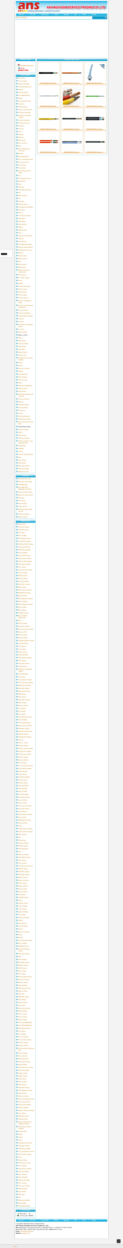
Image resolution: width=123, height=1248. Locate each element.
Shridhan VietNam (23, 1107)
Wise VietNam (22, 1191)
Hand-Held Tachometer (24, 190)
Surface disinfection (23, 399)
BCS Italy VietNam (23, 581)
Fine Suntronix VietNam (25, 768)
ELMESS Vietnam (23, 734)
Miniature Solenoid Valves (25, 247)
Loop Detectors (22, 241)
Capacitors (21, 104)
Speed (20, 383)
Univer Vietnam (22, 1174)
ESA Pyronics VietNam (24, 754)
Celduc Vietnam (22, 652)
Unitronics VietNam (23, 1171)
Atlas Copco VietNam (24, 564)
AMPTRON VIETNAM (24, 550)
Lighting (20, 227)
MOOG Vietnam (22, 968)
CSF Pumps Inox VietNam (25, 682)
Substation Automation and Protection (25, 395)
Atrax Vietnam (22, 567)
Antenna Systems (23, 92)
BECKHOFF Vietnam (24, 584)
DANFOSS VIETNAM (24, 685)
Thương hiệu (45, 14)
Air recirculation (22, 81)
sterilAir (20, 1134)
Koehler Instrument (23, 880)
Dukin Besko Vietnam (24, 700)
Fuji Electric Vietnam (24, 797)
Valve (19, 457)
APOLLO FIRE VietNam (25, 561)
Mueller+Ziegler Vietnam (25, 976)
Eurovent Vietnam (23, 760)
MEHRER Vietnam (23, 946)
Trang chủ (21, 14)
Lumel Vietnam (22, 923)
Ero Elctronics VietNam (24, 751)
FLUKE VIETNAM (23, 785)
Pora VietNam (22, 1034)
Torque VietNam (22, 1160)
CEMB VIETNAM (23, 655)
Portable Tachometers (24, 286)
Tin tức (84, 14)
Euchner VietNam (23, 757)
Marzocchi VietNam (23, 932)
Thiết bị (56, 14)
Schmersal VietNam (23, 1070)
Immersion (21, 201)
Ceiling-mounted (22, 107)
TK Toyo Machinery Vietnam (26, 1151)
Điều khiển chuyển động (25, 481)
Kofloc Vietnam (22, 883)
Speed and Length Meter (25, 385)
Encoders (21, 153)
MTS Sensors (22, 974)
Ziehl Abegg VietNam (24, 1206)
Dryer (19, 146)
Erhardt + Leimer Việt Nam (25, 748)
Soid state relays (23, 380)
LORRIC (20, 920)
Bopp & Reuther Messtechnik (22, 616)
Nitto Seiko (21, 994)
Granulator (21, 187)
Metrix (20, 956)
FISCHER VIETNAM (24, 777)
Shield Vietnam (22, 1093)
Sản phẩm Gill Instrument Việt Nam (25, 359)
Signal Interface (22, 377)
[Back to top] (119, 1241)
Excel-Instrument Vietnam (25, 765)
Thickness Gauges (23, 429)
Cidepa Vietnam (22, 666)
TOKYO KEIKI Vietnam (24, 1154)
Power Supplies (22, 295)
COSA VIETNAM (23, 674)
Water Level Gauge (23, 468)
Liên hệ (93, 14)
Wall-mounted (22, 463)
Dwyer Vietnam (22, 702)
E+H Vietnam (22, 708)
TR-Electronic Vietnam (24, 1163)
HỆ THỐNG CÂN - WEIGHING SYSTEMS (24, 488)
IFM (19, 837)
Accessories (21, 78)
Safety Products (22, 352)
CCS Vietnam (22, 646)
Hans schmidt (22, 817)
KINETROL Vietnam (24, 871)
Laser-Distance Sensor (24, 215)
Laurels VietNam (22, 906)
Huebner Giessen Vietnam (25, 831)
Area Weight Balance (24, 95)
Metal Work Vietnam (24, 954)
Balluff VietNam (22, 575)
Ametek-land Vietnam (24, 547)
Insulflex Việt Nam (23, 843)
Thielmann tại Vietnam (24, 1148)
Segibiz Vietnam (22, 1073)
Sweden (20, 1137)
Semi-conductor (22, 503)
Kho (75, 14)
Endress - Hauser (23, 743)
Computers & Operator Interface (24, 116)
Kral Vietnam (21, 894)
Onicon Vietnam (22, 1014)
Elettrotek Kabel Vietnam (25, 731)
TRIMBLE (21, 448)
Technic (20, 413)
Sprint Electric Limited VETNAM (24, 1127)
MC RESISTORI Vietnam (25, 940)
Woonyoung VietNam (24, 1200)
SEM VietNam (22, 1079)
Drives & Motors (22, 143)
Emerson (20, 740)
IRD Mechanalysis (23, 846)
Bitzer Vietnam (22, 607)
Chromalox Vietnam (23, 663)
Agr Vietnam (21, 532)
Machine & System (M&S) (25, 495)
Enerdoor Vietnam (23, 745)
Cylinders (20, 134)
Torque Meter (22, 446)
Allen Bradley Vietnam (24, 538)
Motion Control (22, 255)
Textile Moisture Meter (24, 426)
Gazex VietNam (22, 800)
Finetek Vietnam (22, 771)
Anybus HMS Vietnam (24, 555)
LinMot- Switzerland (23, 917)
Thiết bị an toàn (22, 506)
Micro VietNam (22, 959)
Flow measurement (23, 162)
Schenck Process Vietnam (25, 1067)
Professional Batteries (24, 313)
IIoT (19, 198)
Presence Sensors (23, 298)
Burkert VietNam (22, 637)
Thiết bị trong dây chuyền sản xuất (25, 510)
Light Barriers (22, 221)
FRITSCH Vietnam (23, 794)
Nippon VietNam (22, 991)
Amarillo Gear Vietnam (24, 541)
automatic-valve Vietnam (25, 570)
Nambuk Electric (22, 985)
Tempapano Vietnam (24, 1145)
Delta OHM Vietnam (23, 688)
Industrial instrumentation (25, 492)
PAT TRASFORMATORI (25, 1022)
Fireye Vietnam (22, 774)
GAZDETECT (22, 181)
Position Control (22, 289)
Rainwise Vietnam (23, 1045)
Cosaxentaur (21, 677)
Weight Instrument (23, 471)
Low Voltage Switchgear (25, 244)
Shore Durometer (23, 374)
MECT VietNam (22, 943)
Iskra (19, 851)
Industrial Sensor (23, 204)
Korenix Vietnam (22, 891)
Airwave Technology (23, 84)
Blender (20, 98)
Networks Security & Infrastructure (24, 271)
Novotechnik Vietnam (24, 1008)
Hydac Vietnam (22, 834)
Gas (19, 175)
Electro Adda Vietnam (24, 722)
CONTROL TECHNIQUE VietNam (25, 670)
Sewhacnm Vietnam (23, 1087)
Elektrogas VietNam (23, 728)
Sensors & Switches (24, 368)
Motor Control (22, 267)
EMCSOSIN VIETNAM (24, 737)
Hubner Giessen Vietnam (25, 828)
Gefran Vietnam (22, 803)
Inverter (20, 213)
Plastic (20, 280)
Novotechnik (21, 1005)
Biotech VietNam (23, 601)
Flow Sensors (22, 165)
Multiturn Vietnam (23, 982)
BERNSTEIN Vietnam (24, 593)
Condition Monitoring (24, 120)
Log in (15, 1246)
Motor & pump (22, 264)
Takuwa (20, 1140)
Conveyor (21, 128)
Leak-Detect (21, 218)
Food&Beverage (22, 484)
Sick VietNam (22, 1113)
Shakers (20, 371)
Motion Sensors (22, 258)
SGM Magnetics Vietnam (25, 1090)
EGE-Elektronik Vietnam (25, 717)
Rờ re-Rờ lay (22, 500)
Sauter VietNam (22, 1064)
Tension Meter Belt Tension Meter (25, 423)
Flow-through (21, 168)
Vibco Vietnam (22, 1183)
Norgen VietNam (22, 1002)
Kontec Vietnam (22, 889)
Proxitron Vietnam (23, 1042)
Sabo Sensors (22, 340)
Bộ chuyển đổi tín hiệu (24, 101)
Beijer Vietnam (22, 587)
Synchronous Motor (23, 404)
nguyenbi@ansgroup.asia (26, 65)
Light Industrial (22, 224)
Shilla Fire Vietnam (23, 1096)
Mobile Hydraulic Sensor (25, 250)
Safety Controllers (23, 343)
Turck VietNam (22, 1166)
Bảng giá (66, 14)
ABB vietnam (22, 524)
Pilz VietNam (22, 1031)
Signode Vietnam (23, 1119)
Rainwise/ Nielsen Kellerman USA (26, 1049)
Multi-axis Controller (23, 979)
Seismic (20, 362)
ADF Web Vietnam (23, 530)
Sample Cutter (22, 355)
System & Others (23, 407)
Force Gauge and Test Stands (24, 171)
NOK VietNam (22, 999)
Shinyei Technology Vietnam (26, 1099)
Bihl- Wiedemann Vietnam (25, 598)
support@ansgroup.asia (26, 1231)
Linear (20, 233)
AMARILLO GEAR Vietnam (26, 544)
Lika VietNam (22, 914)
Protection (21, 319)
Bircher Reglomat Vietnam (25, 604)
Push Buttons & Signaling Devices (25, 325)
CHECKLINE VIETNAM (24, 658)
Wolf (19, 1197)
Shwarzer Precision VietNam (26, 1110)
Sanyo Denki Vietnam (24, 1061)
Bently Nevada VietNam (25, 590)
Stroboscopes (22, 391)
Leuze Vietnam (22, 909)
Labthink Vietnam (23, 903)
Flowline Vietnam (23, 783)
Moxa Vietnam (22, 971)
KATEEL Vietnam (23, 869)
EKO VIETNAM (22, 720)
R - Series (21, 329)
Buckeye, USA (22, 632)
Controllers (21, 126)
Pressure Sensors (23, 310)
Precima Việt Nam (23, 1037)
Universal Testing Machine (25, 454)
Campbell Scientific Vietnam (26, 640)
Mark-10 (20, 929)
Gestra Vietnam (22, 811)
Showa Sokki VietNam (24, 1104)
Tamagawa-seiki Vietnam (25, 1143)
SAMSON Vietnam (23, 1059)
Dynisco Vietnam (23, 705)
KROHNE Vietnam (23, 897)
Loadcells (21, 238)
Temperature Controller (24, 419)
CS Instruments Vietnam (25, 679)
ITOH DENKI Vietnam (24, 857)
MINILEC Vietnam (23, 965)
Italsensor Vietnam (23, 854)
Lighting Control (22, 230)
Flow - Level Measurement (25, 159)
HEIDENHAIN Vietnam (24, 820)
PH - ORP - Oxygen (23, 277)
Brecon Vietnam (22, 623)
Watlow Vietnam (22, 1188)
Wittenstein (21, 1194)
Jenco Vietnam (22, 863)
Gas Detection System (24, 178)
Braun (20, 620)
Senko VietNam (22, 1082)
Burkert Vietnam (22, 635)
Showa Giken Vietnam (24, 1102)
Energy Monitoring (23, 156)
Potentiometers (22, 292)
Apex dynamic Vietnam (24, 558)
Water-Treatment (23, 517)
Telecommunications (24, 416)
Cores (20, 131)
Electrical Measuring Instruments (24, 149)
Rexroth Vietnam (23, 1053)
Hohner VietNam (22, 823)
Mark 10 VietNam (23, 926)
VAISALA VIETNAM (24, 1180)
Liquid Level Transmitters (25, 235)
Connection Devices (23, 123)
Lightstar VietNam (23, 912)
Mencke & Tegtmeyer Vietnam (24, 950)
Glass (20, 184)
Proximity (21, 321)
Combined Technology (24, 112)
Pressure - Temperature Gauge (24, 301)
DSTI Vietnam (22, 697)
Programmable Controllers (25, 316)
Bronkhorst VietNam (24, 626)
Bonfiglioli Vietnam (23, 613)
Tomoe (20, 1157)
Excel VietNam (22, 763)
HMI (19, 192)
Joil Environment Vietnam (25, 866)
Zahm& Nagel (22, 1203)
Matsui (20, 934)
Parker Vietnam (22, 1019)
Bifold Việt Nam (22, 595)
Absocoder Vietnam (23, 527)
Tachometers (21, 410)
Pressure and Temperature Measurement (25, 306)
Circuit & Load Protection (25, 109)
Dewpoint (20, 137)
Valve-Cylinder (22, 460)
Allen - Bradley (22, 535)
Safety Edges (22, 346)
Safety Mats (21, 349)
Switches (20, 402)
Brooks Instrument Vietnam (26, 629)
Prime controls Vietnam (24, 1039)
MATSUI (20, 937)
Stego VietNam (22, 1131)
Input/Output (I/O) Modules (25, 207)
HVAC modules (22, 195)
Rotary (20, 338)
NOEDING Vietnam (23, 997)
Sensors (20, 365)
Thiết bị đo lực (22, 435)
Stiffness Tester (22, 388)
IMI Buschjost (22, 840)
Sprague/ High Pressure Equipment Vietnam (25, 1123)
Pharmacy (21, 498)
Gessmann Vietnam (23, 808)
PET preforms (22, 275)
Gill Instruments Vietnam (25, 814)
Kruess (20, 900)
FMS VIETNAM (22, 788)
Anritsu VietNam (22, 552)
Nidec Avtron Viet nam (24, 988)
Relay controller (22, 332)
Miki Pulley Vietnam (23, 962)
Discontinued (21, 140)
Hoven (20, 826)
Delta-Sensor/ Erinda (24, 691)
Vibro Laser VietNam (24, 1186)
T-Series (20, 451)
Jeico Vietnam (22, 860)
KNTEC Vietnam (22, 877)
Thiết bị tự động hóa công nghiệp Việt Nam (25, 442)
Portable (20, 283)
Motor (19, 261)
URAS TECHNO (22, 1177)
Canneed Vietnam (23, 643)
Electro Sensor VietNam (25, 725)
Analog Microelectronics (25, 86)
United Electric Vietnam (24, 1168)
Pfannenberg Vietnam (24, 1028)
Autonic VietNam (23, 573)
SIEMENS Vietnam (23, 1116)
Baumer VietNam (23, 578)
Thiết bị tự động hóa (24, 438)
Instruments (21, 210)
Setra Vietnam (22, 1084)
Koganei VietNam (23, 886)
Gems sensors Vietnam (24, 806)
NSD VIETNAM (22, 1011)
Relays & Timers (23, 335)
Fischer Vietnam (22, 780)
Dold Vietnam (22, 694)
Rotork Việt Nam (22, 1056)
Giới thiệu (33, 14)
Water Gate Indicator (24, 466)
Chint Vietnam (22, 660)
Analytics (20, 89)
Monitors (20, 253)
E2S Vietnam (22, 711)
